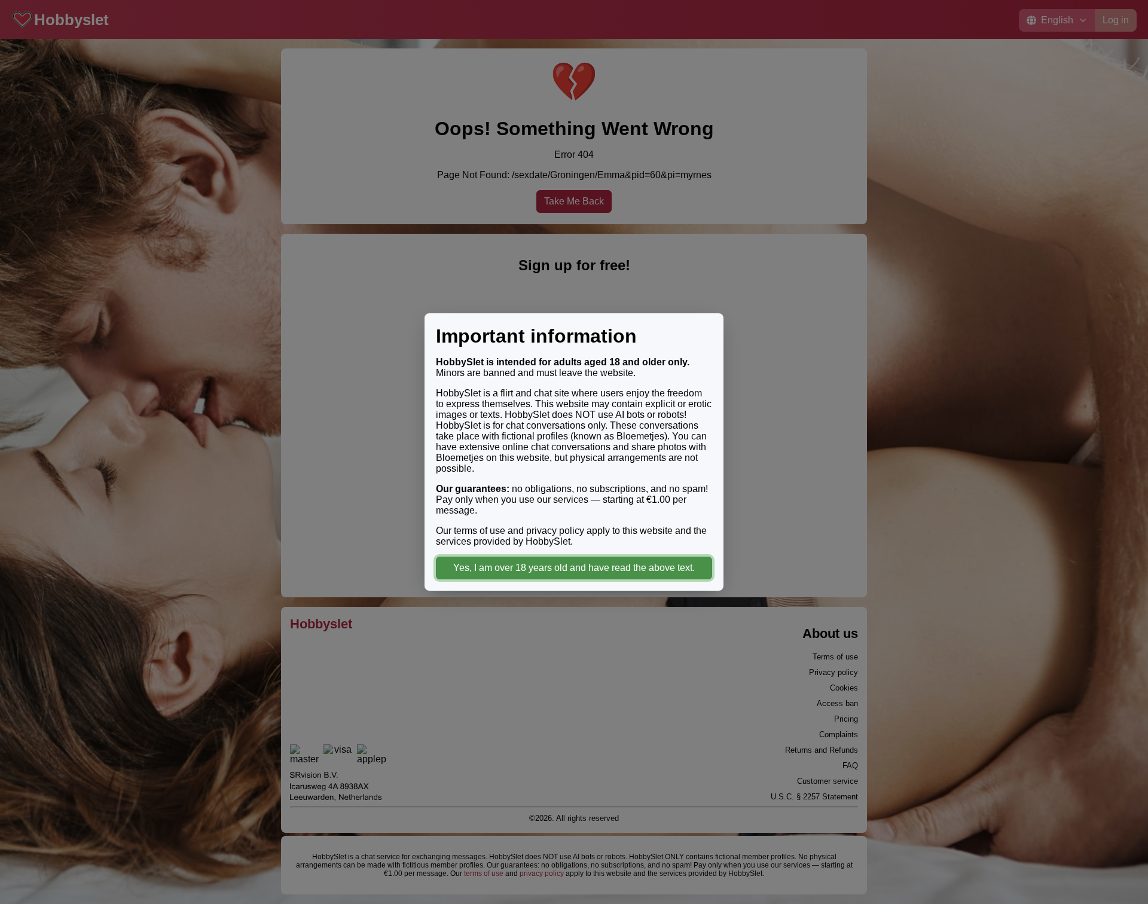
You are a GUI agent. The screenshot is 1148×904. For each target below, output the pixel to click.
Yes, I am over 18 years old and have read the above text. (574, 568)
